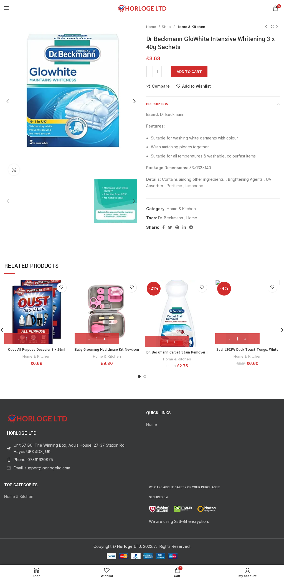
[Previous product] (266, 27)
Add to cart (189, 71)
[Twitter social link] (170, 227)
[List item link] (71, 460)
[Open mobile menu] (6, 8)
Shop (167, 26)
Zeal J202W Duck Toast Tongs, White (247, 349)
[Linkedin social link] (184, 227)
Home (151, 26)
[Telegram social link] (191, 227)
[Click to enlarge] (13, 169)
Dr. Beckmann (170, 217)
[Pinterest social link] (177, 227)
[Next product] (277, 27)
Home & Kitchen (190, 26)
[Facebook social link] (163, 227)
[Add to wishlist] (61, 287)
